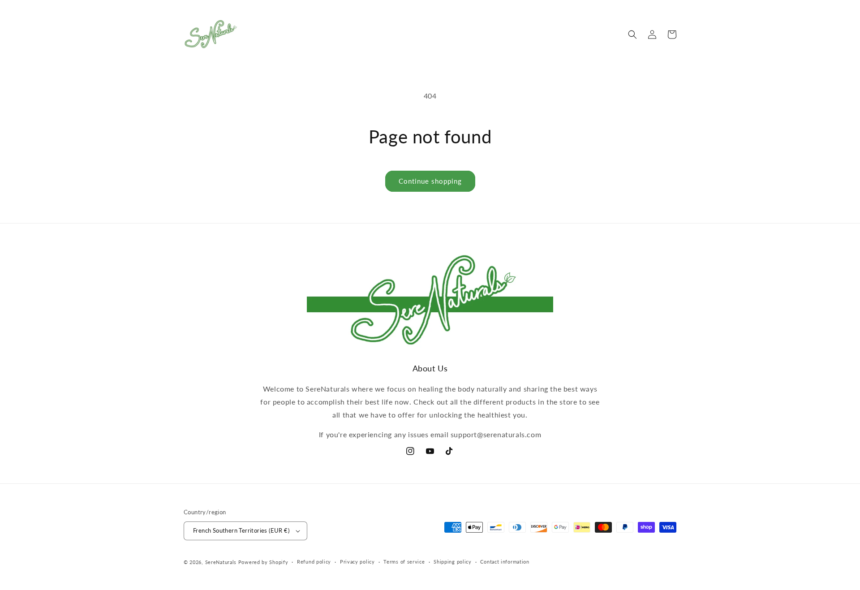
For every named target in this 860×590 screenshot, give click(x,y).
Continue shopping (430, 181)
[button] (632, 34)
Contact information (504, 561)
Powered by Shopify (263, 562)
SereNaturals (220, 562)
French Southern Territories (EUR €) (241, 530)
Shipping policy (453, 561)
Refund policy (314, 561)
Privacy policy (357, 561)
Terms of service (404, 561)
